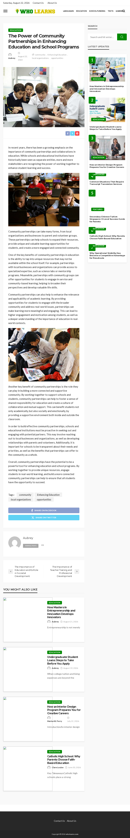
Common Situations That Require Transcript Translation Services (107, 183)
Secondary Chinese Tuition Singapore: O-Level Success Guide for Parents (107, 219)
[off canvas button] (5, 11)
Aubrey (11, 58)
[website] (42, 545)
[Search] (124, 11)
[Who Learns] (35, 11)
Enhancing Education (57, 54)
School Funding (97, 11)
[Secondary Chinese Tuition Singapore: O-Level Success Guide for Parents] (107, 201)
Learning (120, 11)
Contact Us (38, 3)
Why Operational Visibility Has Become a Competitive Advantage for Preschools (107, 255)
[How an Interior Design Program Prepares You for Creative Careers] (27, 719)
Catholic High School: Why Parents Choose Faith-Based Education (63, 760)
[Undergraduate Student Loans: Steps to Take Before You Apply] (27, 669)
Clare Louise (57, 767)
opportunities (57, 58)
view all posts (30, 546)
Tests (110, 11)
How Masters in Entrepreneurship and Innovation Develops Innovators (61, 612)
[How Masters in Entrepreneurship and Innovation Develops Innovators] (27, 619)
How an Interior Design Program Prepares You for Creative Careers (64, 710)
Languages (68, 11)
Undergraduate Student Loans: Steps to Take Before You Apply (62, 660)
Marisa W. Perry (54, 721)
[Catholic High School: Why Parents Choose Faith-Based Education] (27, 768)
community (40, 54)
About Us (52, 3)
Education (81, 11)
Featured (98, 209)
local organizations (40, 58)
